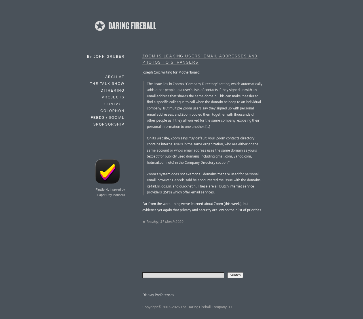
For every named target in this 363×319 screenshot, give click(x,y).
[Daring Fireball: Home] (125, 32)
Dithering (112, 90)
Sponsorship (108, 124)
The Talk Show (107, 84)
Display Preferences (158, 294)
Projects (113, 97)
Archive (114, 77)
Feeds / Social (107, 118)
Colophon (112, 111)
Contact (114, 104)
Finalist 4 (102, 189)
